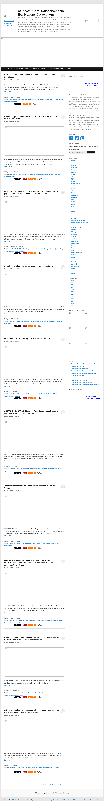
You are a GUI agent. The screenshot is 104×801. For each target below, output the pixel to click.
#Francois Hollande (9, 176)
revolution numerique (78, 220)
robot (73, 273)
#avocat (13, 620)
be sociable (75, 243)
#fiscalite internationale (57, 693)
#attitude (61, 394)
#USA (30, 249)
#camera (53, 174)
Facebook (71, 138)
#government (8, 471)
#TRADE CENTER (16, 249)
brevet (73, 269)
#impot (21, 695)
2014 (72, 303)
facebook (74, 197)
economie (74, 264)
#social (11, 396)
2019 (72, 292)
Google (73, 229)
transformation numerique (79, 223)
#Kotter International (32, 394)
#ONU (42, 321)
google (73, 172)
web (72, 186)
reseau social (75, 183)
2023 (72, 283)
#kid (12, 99)
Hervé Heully (75, 262)
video (73, 204)
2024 (72, 280)
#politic (6, 396)
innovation (74, 167)
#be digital (14, 101)
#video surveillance (35, 468)
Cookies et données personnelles (77, 800)
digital (73, 174)
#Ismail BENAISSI (9, 695)
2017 (72, 296)
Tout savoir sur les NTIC (78, 375)
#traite (46, 321)
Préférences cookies (94, 800)
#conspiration (13, 251)
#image (13, 174)
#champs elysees (58, 620)
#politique (37, 174)
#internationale (33, 620)
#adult (43, 99)
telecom (73, 193)
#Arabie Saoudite (38, 249)
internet (73, 165)
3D (72, 213)
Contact (69, 69)
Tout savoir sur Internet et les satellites (83, 373)
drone (73, 188)
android (73, 236)
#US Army (20, 468)
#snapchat (17, 99)
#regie (58, 174)
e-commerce (75, 271)
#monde (31, 174)
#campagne (7, 324)
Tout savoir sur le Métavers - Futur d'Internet (85, 364)
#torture (32, 321)
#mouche (18, 174)
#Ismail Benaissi (15, 623)
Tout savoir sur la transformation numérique (85, 384)
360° (72, 190)
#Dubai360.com (15, 768)
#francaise (41, 620)
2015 (72, 301)
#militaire (18, 543)
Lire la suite (8, 92)
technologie (75, 266)
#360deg (30, 770)
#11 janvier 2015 (57, 249)
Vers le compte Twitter (56, 69)
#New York (25, 249)
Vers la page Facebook (39, 69)
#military (54, 468)
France (73, 161)
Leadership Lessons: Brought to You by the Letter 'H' (27, 339)
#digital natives (54, 99)
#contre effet (21, 251)
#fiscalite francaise (43, 693)
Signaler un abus (55, 800)
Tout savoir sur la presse (79, 380)
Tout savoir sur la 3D (77, 366)
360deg (73, 232)
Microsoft (74, 234)
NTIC (72, 207)
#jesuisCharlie (8, 545)
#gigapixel (26, 468)
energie (73, 218)
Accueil (10, 69)
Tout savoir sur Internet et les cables (82, 371)
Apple (73, 211)
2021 (72, 287)
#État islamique (15, 321)
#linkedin (30, 99)
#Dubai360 (24, 768)
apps (72, 209)
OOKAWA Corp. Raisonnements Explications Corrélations (41, 12)
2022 (72, 285)
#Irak (22, 321)
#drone (50, 468)
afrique (73, 250)
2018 (72, 294)
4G (72, 259)
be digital (74, 170)
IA (72, 248)
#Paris (29, 693)
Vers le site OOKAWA (22, 69)
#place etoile (48, 620)
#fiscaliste (19, 620)
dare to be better (76, 227)
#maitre (18, 693)
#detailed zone (17, 471)
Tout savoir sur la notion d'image (81, 382)
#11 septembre (47, 249)
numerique (74, 195)
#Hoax (6, 251)
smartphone (75, 163)
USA (72, 179)
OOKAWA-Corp (16, 800)
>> (65, 784)
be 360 (73, 202)
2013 (72, 306)
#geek (47, 99)
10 (60, 784)
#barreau (7, 623)
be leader (74, 181)
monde (73, 216)
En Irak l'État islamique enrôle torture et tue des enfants (28, 266)
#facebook (24, 99)
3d (72, 177)
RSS (82, 138)
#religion (26, 321)
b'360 (73, 255)
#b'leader (55, 394)
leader (73, 257)
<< (39, 784)
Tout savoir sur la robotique (80, 378)
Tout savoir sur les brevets (79, 368)
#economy (17, 396)
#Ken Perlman (21, 394)
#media (42, 174)
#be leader (49, 394)
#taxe (16, 695)
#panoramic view (42, 770)
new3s (73, 239)
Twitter (77, 138)
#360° (26, 770)
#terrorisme (25, 543)
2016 (72, 299)
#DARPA (13, 468)
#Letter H (14, 394)
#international (52, 321)
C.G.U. (64, 800)
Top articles (38, 800)
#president (25, 174)
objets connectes (76, 252)
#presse (47, 174)
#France (57, 543)
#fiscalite (25, 620)
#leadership (41, 394)
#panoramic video (9, 770)
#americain (51, 543)
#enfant (37, 321)
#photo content (19, 770)
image (73, 200)
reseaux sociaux (76, 225)
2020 (72, 289)
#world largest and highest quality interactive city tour (43, 768)
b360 (72, 246)
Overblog (66, 793)
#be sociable (37, 99)
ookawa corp (75, 241)
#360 (35, 770)
